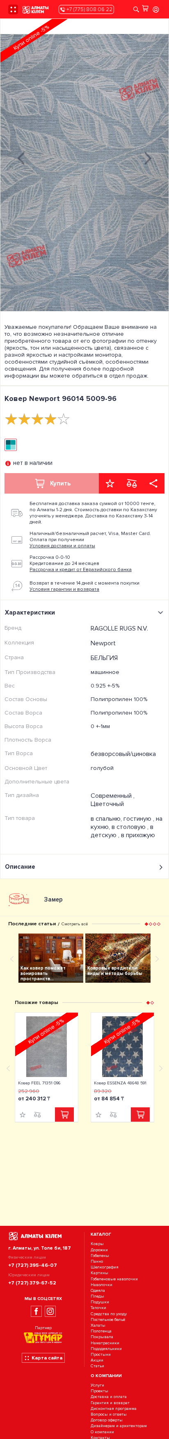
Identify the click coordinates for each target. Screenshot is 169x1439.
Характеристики (30, 612)
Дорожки (99, 1249)
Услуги (97, 1385)
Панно (97, 1261)
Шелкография (105, 1267)
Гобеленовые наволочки (114, 1279)
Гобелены (100, 1255)
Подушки (100, 1302)
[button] (146, 923)
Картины (99, 1273)
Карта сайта (47, 1358)
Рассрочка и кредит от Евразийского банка (81, 570)
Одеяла (98, 1290)
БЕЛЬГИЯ (104, 658)
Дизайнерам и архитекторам (119, 1426)
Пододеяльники (106, 1348)
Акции (97, 1360)
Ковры (97, 1244)
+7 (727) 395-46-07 (32, 1265)
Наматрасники (105, 1343)
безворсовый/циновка (123, 754)
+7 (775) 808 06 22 (88, 9)
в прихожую (138, 835)
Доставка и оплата (109, 1397)
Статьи (97, 1366)
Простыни (101, 1354)
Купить (60, 483)
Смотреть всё (75, 924)
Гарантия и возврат (110, 1402)
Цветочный (107, 804)
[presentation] (21, 157)
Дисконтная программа (114, 1408)
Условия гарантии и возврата (64, 589)
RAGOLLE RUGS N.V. (119, 628)
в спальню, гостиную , (123, 819)
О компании (102, 1431)
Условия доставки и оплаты (62, 546)
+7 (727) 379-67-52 (32, 1283)
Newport (103, 643)
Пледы (97, 1296)
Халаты (98, 1325)
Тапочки (98, 1308)
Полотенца (101, 1331)
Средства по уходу (109, 1313)
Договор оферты (107, 1420)
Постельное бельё (108, 1319)
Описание (20, 866)
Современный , (113, 796)
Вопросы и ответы (109, 1414)
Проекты (99, 1391)
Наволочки (101, 1284)
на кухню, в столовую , (126, 823)
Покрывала (102, 1337)
